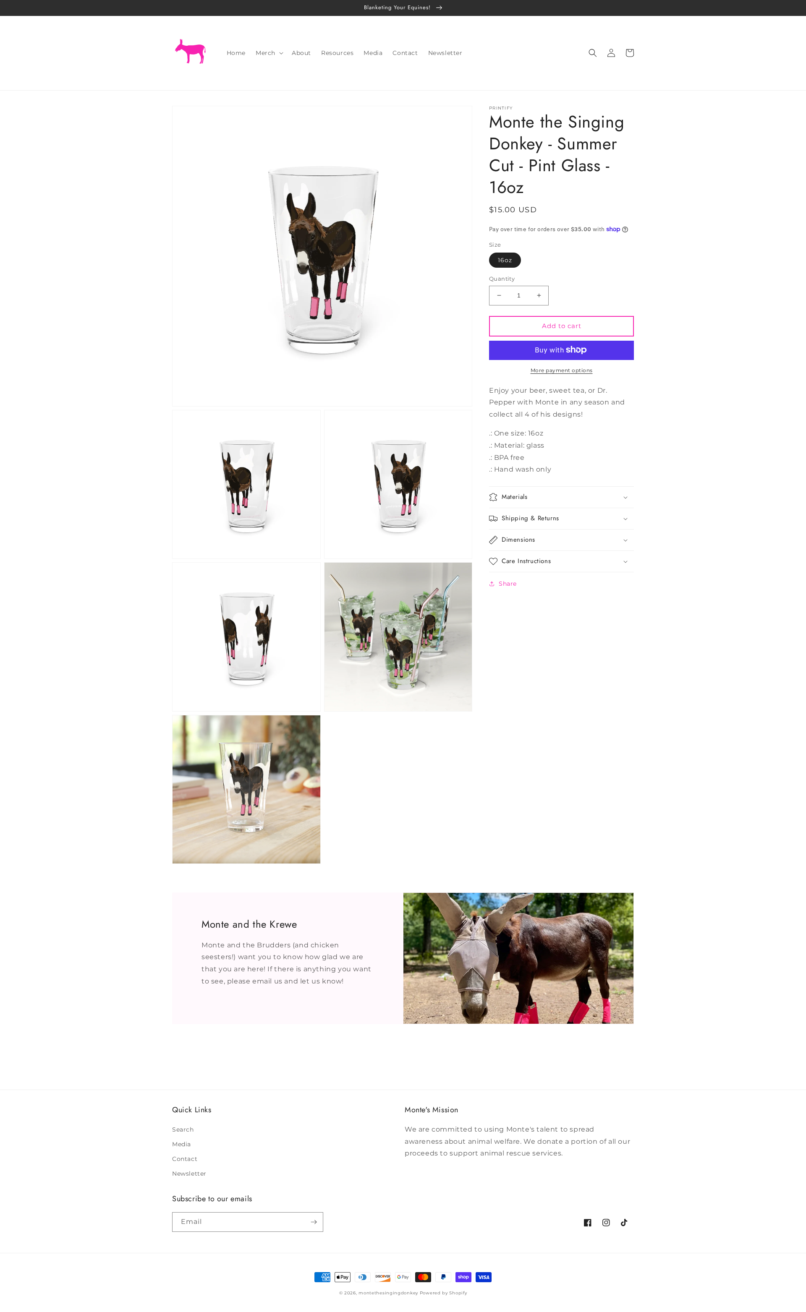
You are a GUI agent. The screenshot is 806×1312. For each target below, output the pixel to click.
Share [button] (508, 583)
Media (181, 1144)
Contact (184, 1159)
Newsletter (189, 1173)
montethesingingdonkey (388, 1293)
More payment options (562, 370)
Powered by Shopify (443, 1293)
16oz (505, 260)
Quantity (502, 278)
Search (183, 1129)
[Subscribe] (313, 1222)
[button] (269, 53)
